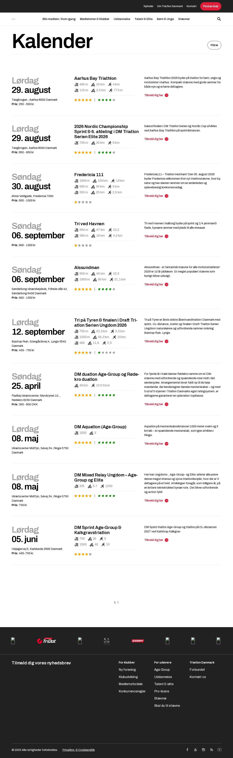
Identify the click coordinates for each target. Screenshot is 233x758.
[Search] (219, 19)
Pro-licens (161, 691)
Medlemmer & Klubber (94, 19)
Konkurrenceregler (132, 691)
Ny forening (127, 669)
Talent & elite (163, 684)
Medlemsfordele (131, 684)
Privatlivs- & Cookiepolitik (78, 749)
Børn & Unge (165, 19)
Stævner (184, 19)
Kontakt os (197, 677)
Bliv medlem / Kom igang (59, 19)
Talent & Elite (144, 19)
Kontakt (192, 6)
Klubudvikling (128, 677)
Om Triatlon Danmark (170, 6)
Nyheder (148, 6)
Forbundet (197, 669)
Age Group (162, 669)
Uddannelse (122, 19)
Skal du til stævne (167, 705)
